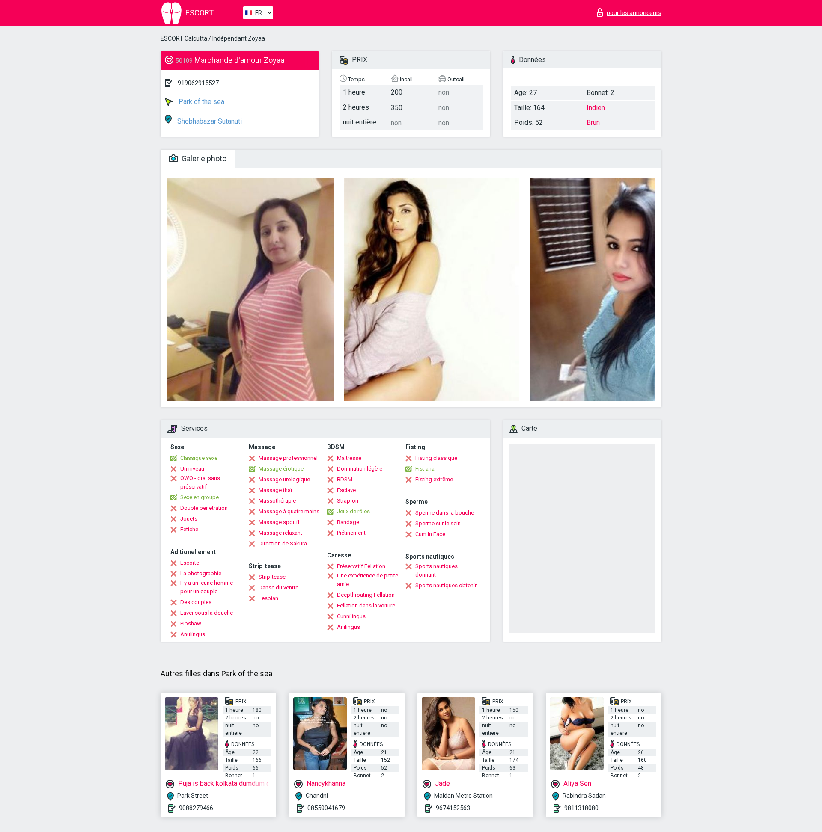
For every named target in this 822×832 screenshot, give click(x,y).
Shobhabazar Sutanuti (209, 121)
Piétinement (351, 533)
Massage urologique (284, 479)
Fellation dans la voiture (366, 605)
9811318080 (581, 808)
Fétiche (189, 529)
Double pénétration (204, 508)
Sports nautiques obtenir (446, 585)
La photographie (200, 573)
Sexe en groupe (199, 497)
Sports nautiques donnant (436, 570)
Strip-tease (272, 577)
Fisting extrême (434, 479)
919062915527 (198, 83)
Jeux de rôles (353, 511)
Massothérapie (277, 500)
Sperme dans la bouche (444, 512)
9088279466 (196, 808)
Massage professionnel (288, 458)
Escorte (189, 563)
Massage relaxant (280, 533)
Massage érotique (281, 468)
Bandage (348, 522)
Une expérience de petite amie (367, 579)
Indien (596, 108)
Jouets (188, 518)
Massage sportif (279, 522)
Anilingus (348, 627)
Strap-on (347, 500)
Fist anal (425, 468)
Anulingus (192, 634)
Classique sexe (198, 458)
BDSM (344, 479)
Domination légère (359, 468)
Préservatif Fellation (361, 566)
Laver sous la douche (206, 613)
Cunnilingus (351, 616)
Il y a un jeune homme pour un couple (206, 587)
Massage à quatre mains (289, 511)
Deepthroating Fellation (366, 595)
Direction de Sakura (283, 543)
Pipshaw (190, 623)
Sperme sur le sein (438, 523)
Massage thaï (275, 490)
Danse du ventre (278, 587)
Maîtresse (349, 458)
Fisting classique (436, 458)
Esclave (346, 490)
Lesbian (268, 598)
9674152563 (453, 808)
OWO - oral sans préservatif (200, 482)
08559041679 (326, 808)
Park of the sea (200, 102)
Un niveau (192, 468)
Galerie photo (203, 158)
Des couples (195, 602)
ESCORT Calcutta (184, 38)
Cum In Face (430, 534)
